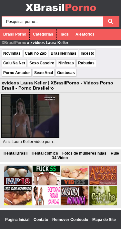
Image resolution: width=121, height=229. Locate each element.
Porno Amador (16, 73)
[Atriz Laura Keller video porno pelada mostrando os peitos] (30, 116)
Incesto (87, 53)
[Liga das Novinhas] (18, 204)
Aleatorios (85, 34)
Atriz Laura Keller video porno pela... (35, 141)
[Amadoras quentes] (103, 183)
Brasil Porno (14, 34)
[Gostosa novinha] (74, 204)
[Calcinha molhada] (103, 204)
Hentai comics (45, 153)
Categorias (43, 34)
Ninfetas (66, 63)
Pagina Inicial (17, 219)
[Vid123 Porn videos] (74, 183)
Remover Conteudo (70, 219)
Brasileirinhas (63, 53)
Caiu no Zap (35, 53)
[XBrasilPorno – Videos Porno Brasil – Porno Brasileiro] (60, 12)
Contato (41, 219)
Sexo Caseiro (41, 63)
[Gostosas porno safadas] (46, 204)
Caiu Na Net (14, 63)
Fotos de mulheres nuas (84, 153)
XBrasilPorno (14, 42)
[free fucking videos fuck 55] (46, 183)
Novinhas (12, 53)
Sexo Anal (43, 73)
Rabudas (86, 63)
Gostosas (66, 73)
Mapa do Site (104, 219)
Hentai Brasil (15, 153)
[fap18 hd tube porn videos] (18, 183)
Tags (64, 34)
